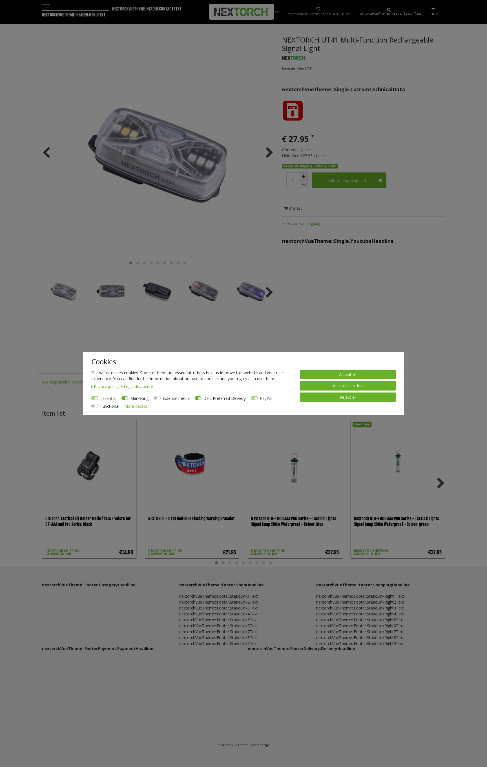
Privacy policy (106, 386)
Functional (109, 406)
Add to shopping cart (347, 180)
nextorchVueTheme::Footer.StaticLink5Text (218, 619)
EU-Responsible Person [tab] (63, 382)
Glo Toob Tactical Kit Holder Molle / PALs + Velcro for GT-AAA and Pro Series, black (88, 521)
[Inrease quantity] (304, 176)
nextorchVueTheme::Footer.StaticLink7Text (218, 631)
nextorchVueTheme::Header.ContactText (146, 8)
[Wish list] (318, 12)
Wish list (295, 208)
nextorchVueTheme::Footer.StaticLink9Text (218, 643)
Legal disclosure (138, 386)
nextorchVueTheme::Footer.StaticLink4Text (218, 614)
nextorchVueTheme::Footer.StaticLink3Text (218, 608)
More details (135, 406)
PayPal (266, 398)
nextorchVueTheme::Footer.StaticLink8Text (218, 637)
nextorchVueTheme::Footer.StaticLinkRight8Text (360, 637)
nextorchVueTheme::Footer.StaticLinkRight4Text (360, 614)
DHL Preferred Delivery (224, 398)
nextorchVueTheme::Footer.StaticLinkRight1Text (360, 596)
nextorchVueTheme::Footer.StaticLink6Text (218, 625)
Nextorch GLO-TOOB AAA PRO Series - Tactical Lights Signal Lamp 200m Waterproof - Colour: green (396, 521)
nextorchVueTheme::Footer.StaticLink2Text (218, 602)
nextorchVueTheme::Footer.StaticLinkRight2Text (360, 602)
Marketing (139, 398)
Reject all (348, 397)
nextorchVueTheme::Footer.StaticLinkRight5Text (360, 619)
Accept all (348, 374)
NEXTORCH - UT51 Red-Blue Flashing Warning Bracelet (191, 518)
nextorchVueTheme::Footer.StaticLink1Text (218, 596)
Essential (108, 398)
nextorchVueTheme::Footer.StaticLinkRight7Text (360, 631)
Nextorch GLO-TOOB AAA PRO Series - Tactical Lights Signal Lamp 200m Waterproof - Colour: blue (293, 521)
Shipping (313, 224)
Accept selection (348, 385)
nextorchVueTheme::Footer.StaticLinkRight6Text (360, 625)
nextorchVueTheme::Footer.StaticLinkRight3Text (360, 608)
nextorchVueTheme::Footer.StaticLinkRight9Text (360, 643)
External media (176, 398)
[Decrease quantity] (304, 184)
